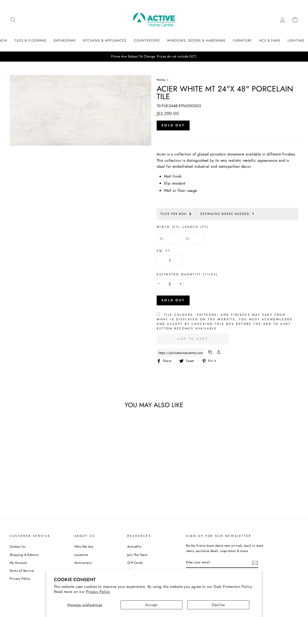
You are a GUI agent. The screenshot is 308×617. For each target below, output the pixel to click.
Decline (218, 605)
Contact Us (17, 546)
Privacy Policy (98, 591)
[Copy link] (210, 352)
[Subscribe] (255, 562)
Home (161, 79)
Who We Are (83, 546)
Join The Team (137, 554)
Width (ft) (168, 227)
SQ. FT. (164, 251)
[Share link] (218, 352)
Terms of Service (22, 570)
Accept (151, 605)
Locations (81, 554)
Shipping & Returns (24, 554)
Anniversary (83, 562)
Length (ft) (196, 227)
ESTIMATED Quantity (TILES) (187, 274)
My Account (18, 562)
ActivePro (134, 546)
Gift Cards (135, 562)
